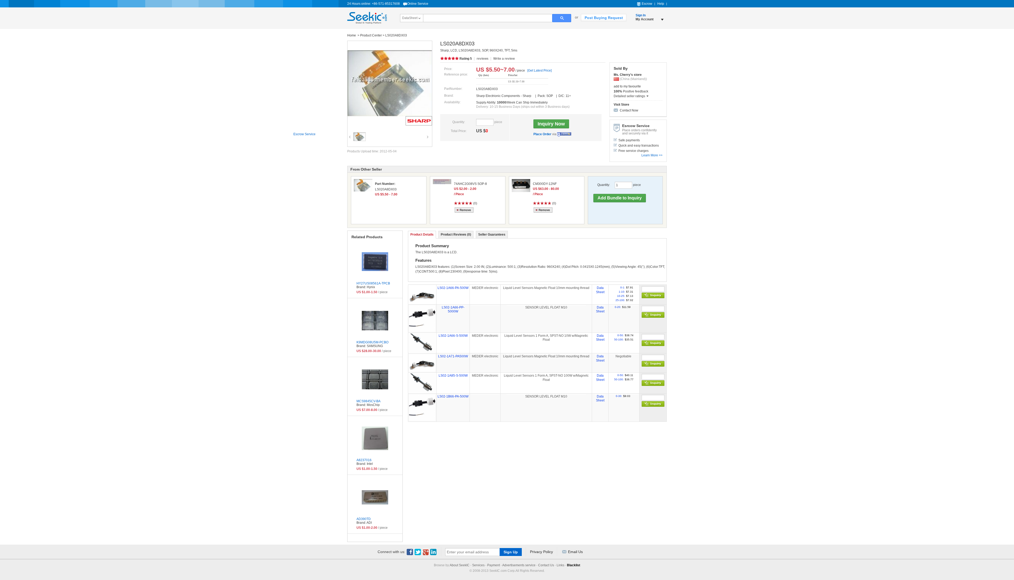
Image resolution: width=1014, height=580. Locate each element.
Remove (465, 210)
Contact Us (546, 565)
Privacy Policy (541, 552)
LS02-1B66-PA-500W (453, 396)
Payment (493, 565)
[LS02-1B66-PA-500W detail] (422, 407)
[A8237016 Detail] (374, 438)
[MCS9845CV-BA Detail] (374, 379)
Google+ (425, 552)
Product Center (371, 35)
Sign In (641, 15)
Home (352, 35)
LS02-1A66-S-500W (453, 336)
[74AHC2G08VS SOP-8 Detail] (442, 181)
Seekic (367, 18)
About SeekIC (460, 565)
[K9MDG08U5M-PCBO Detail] (374, 320)
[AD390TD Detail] (374, 497)
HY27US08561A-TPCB (373, 283)
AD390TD (363, 519)
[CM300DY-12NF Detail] (521, 185)
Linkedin (433, 552)
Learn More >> (652, 155)
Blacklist (573, 565)
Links (560, 565)
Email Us (575, 552)
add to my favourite (627, 86)
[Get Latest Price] (539, 70)
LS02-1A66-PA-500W (453, 288)
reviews (483, 58)
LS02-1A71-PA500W (453, 356)
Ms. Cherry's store (628, 75)
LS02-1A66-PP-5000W (453, 310)
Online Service (417, 4)
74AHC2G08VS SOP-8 (470, 184)
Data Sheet (600, 290)
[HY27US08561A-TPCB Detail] (374, 261)
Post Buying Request (604, 18)
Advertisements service (519, 565)
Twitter (417, 552)
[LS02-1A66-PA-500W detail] (422, 294)
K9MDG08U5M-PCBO (372, 342)
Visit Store (621, 104)
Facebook (409, 552)
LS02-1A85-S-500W (453, 375)
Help (660, 4)
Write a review (504, 58)
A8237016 (364, 460)
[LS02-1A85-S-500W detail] (422, 383)
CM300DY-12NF (545, 184)
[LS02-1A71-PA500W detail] (422, 362)
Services (478, 565)
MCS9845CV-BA (368, 401)
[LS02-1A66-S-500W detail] (422, 343)
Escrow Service (564, 134)
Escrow (647, 4)
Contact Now (629, 110)
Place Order (542, 134)
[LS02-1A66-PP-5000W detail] (422, 318)
